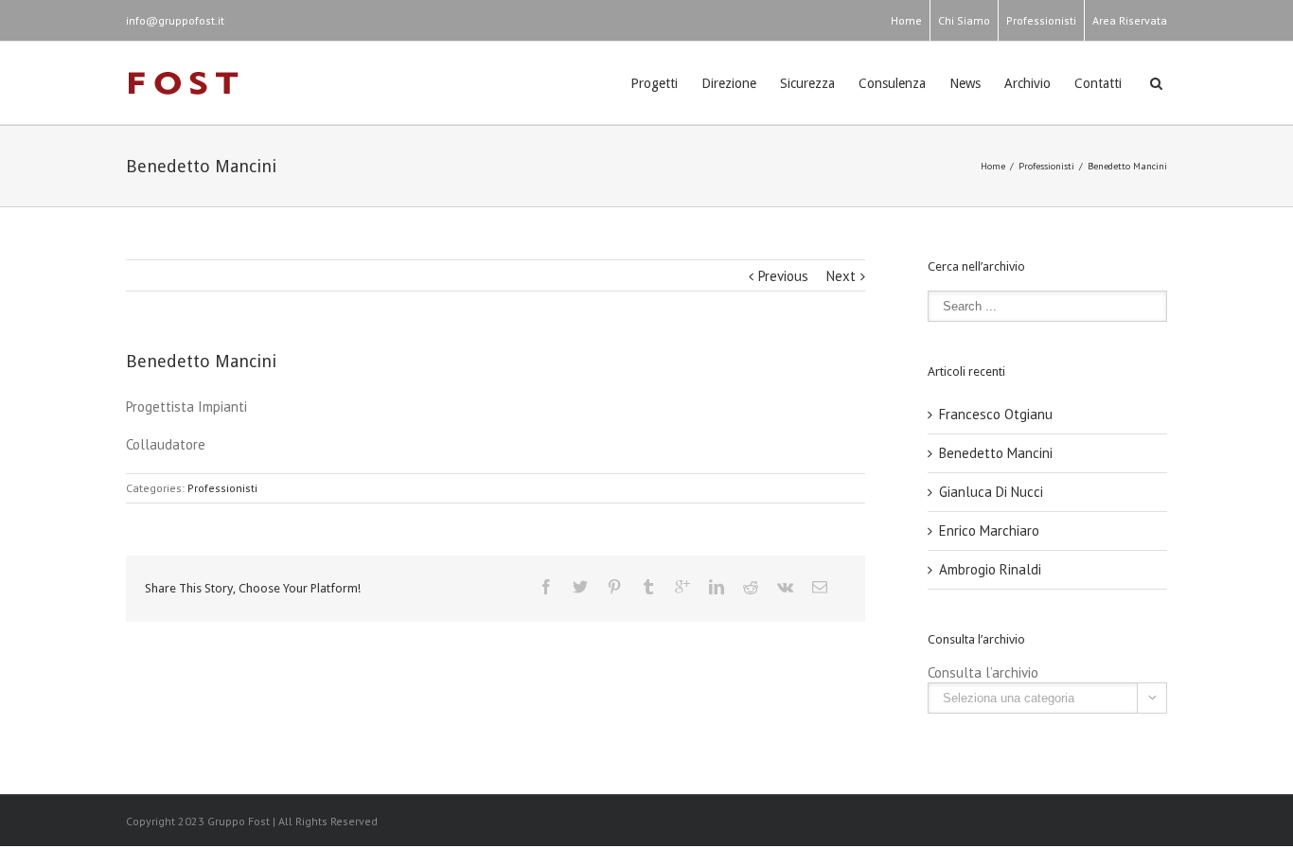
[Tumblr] (648, 586)
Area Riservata (1129, 20)
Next (841, 276)
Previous (783, 276)
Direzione (728, 83)
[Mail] (819, 586)
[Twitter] (580, 586)
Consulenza (892, 83)
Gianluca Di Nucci (991, 492)
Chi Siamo (964, 20)
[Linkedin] (716, 586)
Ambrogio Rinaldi (990, 569)
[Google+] (682, 586)
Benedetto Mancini (996, 453)
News (965, 83)
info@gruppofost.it (175, 20)
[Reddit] (750, 586)
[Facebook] (546, 586)
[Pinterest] (614, 586)
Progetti (654, 83)
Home (906, 20)
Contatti (1098, 83)
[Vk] (785, 586)
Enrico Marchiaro (989, 530)
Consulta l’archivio (983, 672)
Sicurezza (807, 83)
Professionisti (1041, 20)
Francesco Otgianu (996, 414)
